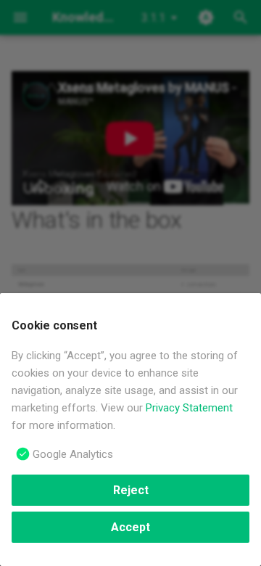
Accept (130, 527)
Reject (131, 490)
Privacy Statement (189, 407)
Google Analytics (73, 454)
